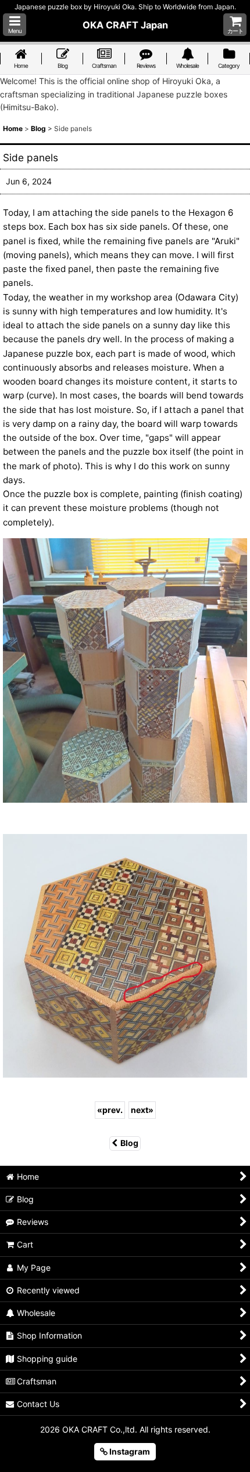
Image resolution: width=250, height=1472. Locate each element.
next (142, 1110)
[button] (14, 24)
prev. (110, 1110)
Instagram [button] (129, 1451)
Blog (129, 1143)
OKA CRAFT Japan (125, 25)
